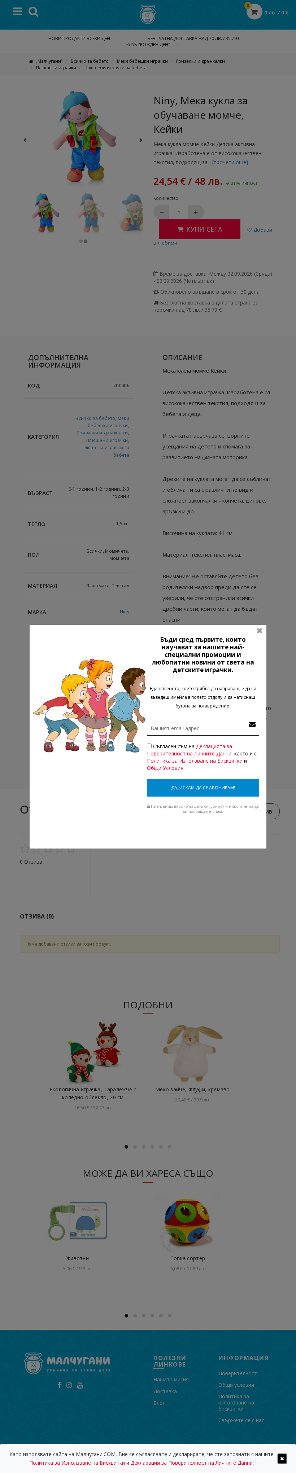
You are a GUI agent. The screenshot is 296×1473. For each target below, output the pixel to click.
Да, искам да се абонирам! (203, 788)
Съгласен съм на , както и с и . (202, 757)
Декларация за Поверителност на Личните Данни (192, 1462)
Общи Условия (165, 767)
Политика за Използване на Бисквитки (195, 760)
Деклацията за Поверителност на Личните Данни (189, 750)
